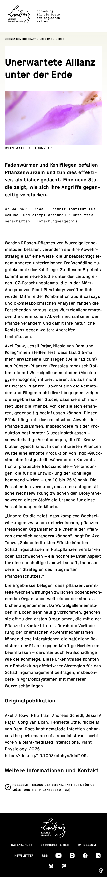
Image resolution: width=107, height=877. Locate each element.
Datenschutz (22, 845)
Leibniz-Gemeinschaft (20, 39)
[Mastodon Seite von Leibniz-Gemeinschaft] (63, 866)
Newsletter (24, 855)
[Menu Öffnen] (99, 5)
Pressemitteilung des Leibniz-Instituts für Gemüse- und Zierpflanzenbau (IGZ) (54, 787)
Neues (60, 39)
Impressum (87, 845)
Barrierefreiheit (55, 845)
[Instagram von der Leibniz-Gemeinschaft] (72, 855)
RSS (45, 855)
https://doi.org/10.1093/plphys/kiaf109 (46, 755)
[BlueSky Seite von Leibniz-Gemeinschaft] (51, 866)
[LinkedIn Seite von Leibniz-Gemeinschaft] (98, 855)
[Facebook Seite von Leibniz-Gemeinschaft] (85, 855)
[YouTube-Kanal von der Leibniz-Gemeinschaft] (58, 855)
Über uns (46, 39)
